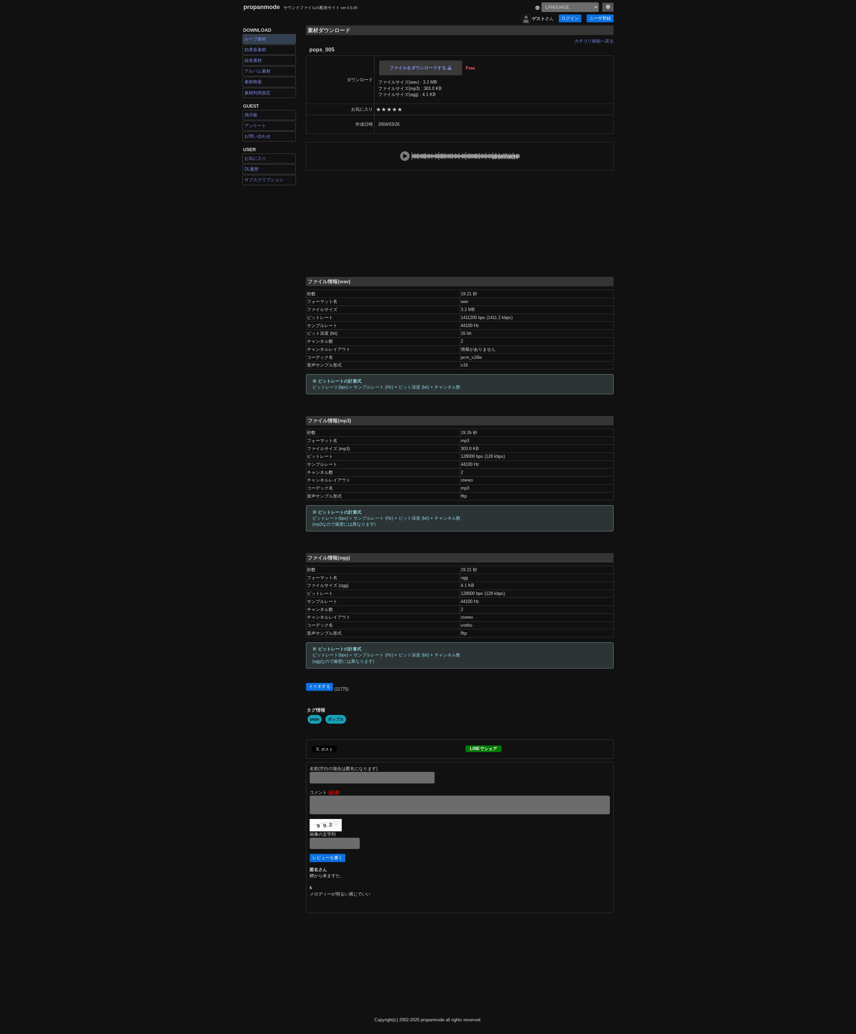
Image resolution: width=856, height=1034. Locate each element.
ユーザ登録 (600, 18)
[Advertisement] (460, 223)
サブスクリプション (264, 179)
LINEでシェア (483, 748)
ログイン (570, 18)
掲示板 (250, 114)
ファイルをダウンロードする (418, 67)
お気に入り (255, 158)
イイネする (319, 686)
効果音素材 (255, 49)
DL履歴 (251, 169)
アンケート (255, 125)
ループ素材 (255, 38)
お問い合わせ (257, 136)
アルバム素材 (257, 71)
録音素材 (253, 60)
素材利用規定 (257, 92)
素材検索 (253, 81)
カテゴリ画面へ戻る (594, 40)
